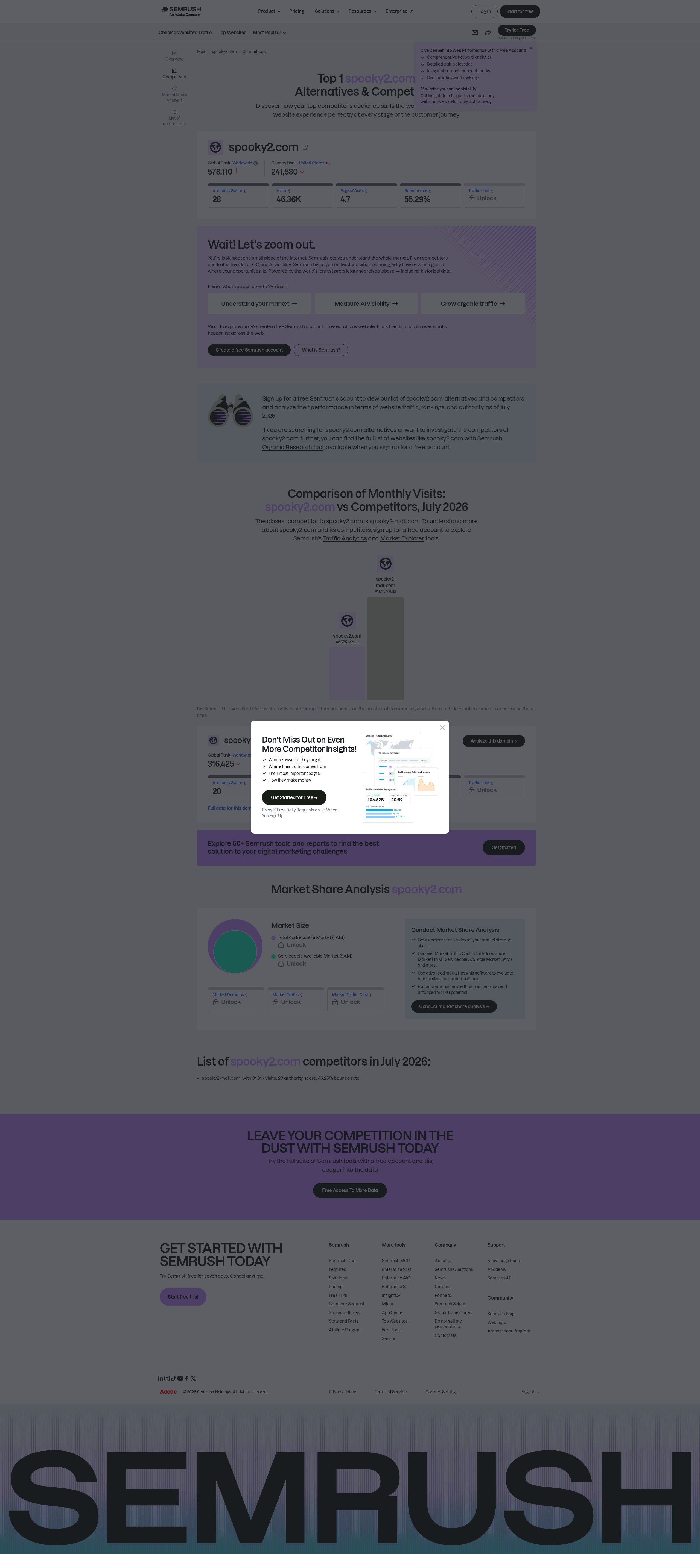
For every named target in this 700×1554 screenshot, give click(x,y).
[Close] (442, 727)
